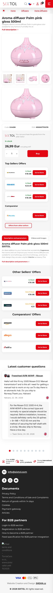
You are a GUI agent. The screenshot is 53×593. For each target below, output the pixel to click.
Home (13, 11)
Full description (9, 29)
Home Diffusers (40, 11)
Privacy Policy (9, 493)
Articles (6, 513)
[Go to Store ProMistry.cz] (11, 184)
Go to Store (39, 173)
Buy (38, 153)
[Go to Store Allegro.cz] (8, 335)
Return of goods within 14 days (18, 501)
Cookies (6, 505)
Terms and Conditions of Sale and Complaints (25, 497)
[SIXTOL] (10, 4)
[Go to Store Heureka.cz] (11, 215)
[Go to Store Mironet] (8, 293)
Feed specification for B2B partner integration (25, 537)
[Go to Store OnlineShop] (8, 305)
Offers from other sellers (18, 225)
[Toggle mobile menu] (49, 4)
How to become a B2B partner (17, 533)
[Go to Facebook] (4, 480)
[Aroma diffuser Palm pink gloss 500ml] (26, 52)
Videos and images (38, 238)
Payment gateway (11, 509)
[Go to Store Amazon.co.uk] (8, 323)
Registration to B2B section (16, 529)
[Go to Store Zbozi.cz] (8, 347)
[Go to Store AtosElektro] (11, 172)
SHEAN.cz (41, 583)
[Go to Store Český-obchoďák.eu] (8, 281)
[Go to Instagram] (10, 480)
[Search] (25, 3)
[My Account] (37, 4)
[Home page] (4, 10)
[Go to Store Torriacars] (11, 196)
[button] (10, 451)
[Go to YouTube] (16, 480)
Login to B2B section (12, 525)
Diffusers (25, 11)
